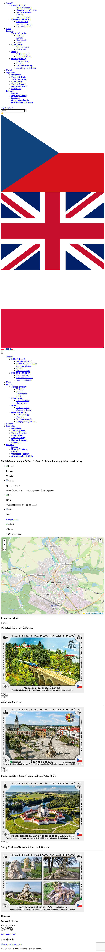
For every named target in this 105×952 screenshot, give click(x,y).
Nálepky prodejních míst (26, 68)
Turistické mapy (22, 61)
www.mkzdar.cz (12, 519)
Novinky (9, 70)
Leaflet (87, 613)
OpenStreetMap (97, 613)
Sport (18, 42)
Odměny (19, 15)
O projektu (10, 72)
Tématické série (22, 47)
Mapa (8, 28)
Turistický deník (22, 54)
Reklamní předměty (24, 65)
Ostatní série (21, 49)
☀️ (2, 113)
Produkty (10, 31)
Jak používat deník (24, 8)
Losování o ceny (23, 17)
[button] (4, 541)
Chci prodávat (22, 22)
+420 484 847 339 (8, 934)
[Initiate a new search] (100, 541)
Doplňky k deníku (23, 56)
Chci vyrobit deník (24, 26)
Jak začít (9, 3)
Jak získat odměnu (23, 12)
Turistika (19, 35)
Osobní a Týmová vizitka (26, 10)
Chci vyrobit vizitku (24, 24)
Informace (10, 91)
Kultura (19, 38)
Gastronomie (21, 40)
